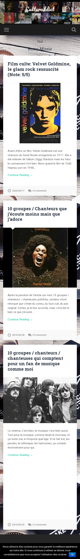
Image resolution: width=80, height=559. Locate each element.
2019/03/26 (18, 524)
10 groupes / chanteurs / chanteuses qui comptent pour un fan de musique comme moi (35, 361)
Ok (72, 554)
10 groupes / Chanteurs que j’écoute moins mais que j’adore (37, 214)
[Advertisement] (40, 486)
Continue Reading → (20, 175)
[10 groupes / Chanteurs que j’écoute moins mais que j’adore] (40, 258)
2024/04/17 (18, 190)
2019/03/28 (18, 335)
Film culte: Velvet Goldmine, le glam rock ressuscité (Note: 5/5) (39, 69)
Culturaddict (40, 9)
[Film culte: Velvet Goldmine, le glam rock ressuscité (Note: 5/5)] (40, 113)
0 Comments (40, 190)
